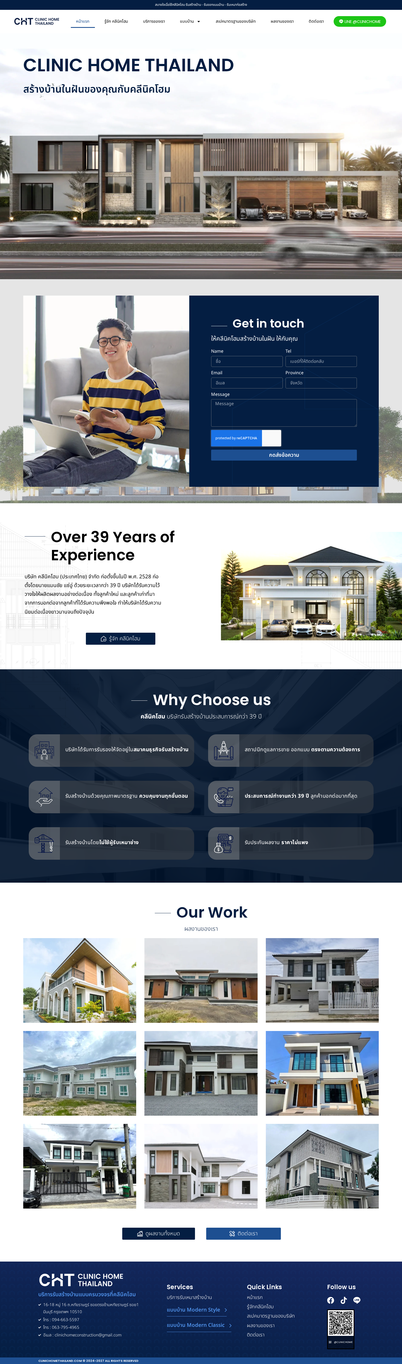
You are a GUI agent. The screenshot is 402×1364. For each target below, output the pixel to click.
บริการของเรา (154, 21)
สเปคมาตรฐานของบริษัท (236, 21)
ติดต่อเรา (316, 21)
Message (220, 395)
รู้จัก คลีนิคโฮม (116, 21)
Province (295, 373)
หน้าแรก (82, 21)
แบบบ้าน (187, 21)
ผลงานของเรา (282, 21)
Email (216, 373)
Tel (288, 352)
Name (217, 352)
